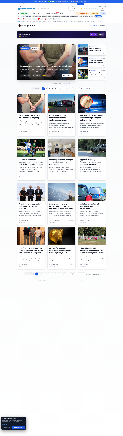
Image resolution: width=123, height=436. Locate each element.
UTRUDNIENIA (95, 13)
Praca (79, 21)
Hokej (40, 21)
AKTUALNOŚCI (24, 13)
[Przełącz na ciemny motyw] (105, 4)
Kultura (68, 21)
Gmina (85, 21)
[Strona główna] (18, 13)
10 (71, 88)
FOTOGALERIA (32, 13)
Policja (31, 21)
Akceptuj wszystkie (18, 427)
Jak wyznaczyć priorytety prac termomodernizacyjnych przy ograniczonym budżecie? (61, 206)
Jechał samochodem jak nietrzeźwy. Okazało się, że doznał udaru (90, 206)
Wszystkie (102, 25)
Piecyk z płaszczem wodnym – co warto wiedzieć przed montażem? (61, 162)
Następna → (88, 88)
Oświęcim (23, 21)
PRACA (61, 13)
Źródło (95, 25)
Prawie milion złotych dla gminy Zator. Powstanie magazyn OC (29, 206)
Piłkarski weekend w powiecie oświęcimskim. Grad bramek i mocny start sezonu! (92, 250)
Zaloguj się (74, 3)
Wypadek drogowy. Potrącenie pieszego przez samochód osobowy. (90, 162)
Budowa (58, 21)
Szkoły (75, 21)
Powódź (95, 21)
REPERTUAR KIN (40, 13)
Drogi (45, 21)
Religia (99, 21)
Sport (42, 21)
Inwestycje (54, 21)
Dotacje (81, 21)
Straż (37, 21)
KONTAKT (48, 13)
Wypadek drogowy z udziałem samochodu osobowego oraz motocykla (97, 50)
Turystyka (92, 21)
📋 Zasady (93, 34)
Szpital (65, 21)
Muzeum (72, 21)
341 (77, 88)
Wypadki (27, 21)
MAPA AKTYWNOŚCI (83, 13)
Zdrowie (61, 21)
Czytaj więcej (66, 75)
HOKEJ (103, 13)
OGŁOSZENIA (55, 13)
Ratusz (88, 21)
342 (81, 88)
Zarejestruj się (81, 3)
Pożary (34, 21)
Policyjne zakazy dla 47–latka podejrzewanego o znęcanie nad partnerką (96, 62)
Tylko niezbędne (6, 427)
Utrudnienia (49, 21)
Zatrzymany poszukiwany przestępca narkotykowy (46, 66)
